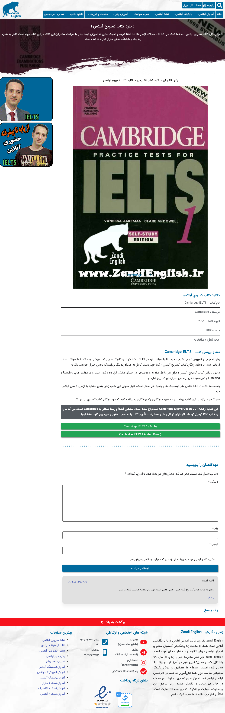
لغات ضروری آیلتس (54, 640)
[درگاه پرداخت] (123, 708)
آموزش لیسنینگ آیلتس (52, 667)
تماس (60, 14)
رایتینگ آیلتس (183, 14)
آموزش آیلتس (206, 14)
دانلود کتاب (76, 14)
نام (215, 528)
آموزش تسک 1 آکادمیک (51, 688)
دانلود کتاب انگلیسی (148, 80)
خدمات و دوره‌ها (98, 14)
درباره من (49, 14)
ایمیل (213, 544)
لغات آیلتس (162, 14)
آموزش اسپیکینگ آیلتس (51, 672)
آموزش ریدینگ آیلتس (52, 677)
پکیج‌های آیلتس (55, 656)
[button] (219, 5)
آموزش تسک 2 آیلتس (52, 694)
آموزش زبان (121, 14)
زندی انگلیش (170, 80)
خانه (219, 14)
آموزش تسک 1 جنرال (53, 683)
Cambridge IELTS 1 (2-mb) (140, 426)
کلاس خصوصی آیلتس (52, 651)
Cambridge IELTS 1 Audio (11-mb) (140, 434)
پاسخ (211, 597)
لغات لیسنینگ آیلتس (53, 645)
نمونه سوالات (141, 14)
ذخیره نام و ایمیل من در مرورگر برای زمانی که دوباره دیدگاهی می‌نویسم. (172, 559)
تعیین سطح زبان (55, 661)
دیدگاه (213, 481)
